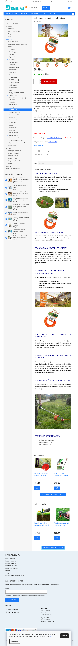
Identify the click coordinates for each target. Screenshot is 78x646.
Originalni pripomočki (14, 161)
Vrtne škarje (12, 122)
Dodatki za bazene (14, 135)
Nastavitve (14, 641)
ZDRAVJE (9, 26)
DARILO (8, 148)
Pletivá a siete (13, 49)
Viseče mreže (12, 127)
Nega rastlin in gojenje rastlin (17, 143)
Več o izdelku (37, 145)
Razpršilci (11, 59)
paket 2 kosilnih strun (54, 138)
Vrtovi (10, 46)
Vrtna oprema (13, 87)
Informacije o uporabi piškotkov (14, 575)
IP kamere (12, 64)
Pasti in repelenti (13, 41)
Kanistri (11, 75)
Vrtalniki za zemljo (14, 80)
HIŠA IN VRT (10, 39)
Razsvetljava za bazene (16, 138)
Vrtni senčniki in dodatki (16, 140)
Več (37, 538)
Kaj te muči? (11, 29)
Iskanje (46, 8)
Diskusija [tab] (41, 163)
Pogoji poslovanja (10, 563)
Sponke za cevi (13, 117)
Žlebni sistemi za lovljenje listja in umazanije (18, 98)
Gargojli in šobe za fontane (16, 93)
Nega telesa (11, 34)
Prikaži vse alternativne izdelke (53, 494)
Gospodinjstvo (12, 145)
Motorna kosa (13, 109)
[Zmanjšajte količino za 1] (40, 83)
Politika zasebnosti (11, 566)
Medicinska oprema (14, 31)
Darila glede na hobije (14, 150)
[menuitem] (11, 13)
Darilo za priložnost (14, 153)
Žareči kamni (12, 72)
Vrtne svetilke (13, 77)
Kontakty (8, 570)
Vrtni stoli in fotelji (14, 82)
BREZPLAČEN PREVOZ (13, 168)
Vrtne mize (12, 102)
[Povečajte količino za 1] (40, 80)
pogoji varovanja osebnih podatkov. (34, 595)
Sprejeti (64, 636)
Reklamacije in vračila (11, 568)
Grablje (11, 125)
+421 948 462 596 (13, 612)
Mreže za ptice (13, 85)
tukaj (50, 636)
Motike (11, 90)
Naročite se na (12, 600)
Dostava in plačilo (10, 561)
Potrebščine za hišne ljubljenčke (17, 44)
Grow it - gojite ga (14, 52)
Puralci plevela (13, 95)
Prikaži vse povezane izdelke (53, 548)
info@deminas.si (13, 609)
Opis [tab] (35, 163)
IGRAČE (8, 166)
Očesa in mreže (13, 120)
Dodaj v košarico (50, 81)
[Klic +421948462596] (8, 1)
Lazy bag (11, 54)
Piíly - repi (11, 107)
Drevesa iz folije (13, 133)
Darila (10, 163)
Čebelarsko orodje (14, 67)
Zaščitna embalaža (14, 112)
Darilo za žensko (13, 156)
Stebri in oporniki (14, 115)
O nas (7, 573)
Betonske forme (13, 62)
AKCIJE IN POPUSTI (12, 23)
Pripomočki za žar (14, 57)
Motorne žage (13, 104)
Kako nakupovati (37, 1)
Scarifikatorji (12, 130)
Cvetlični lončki (13, 69)
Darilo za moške (13, 158)
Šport (10, 36)
